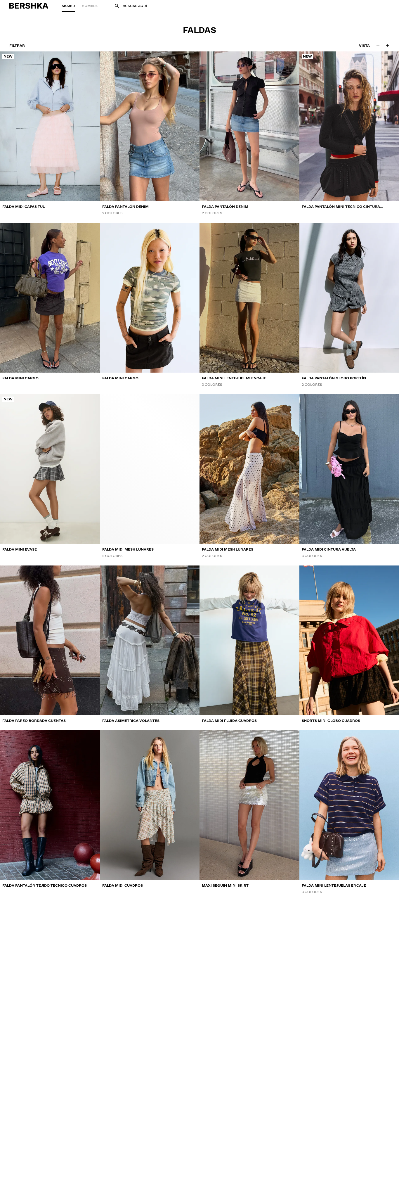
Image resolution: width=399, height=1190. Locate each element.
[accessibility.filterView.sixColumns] (387, 45)
